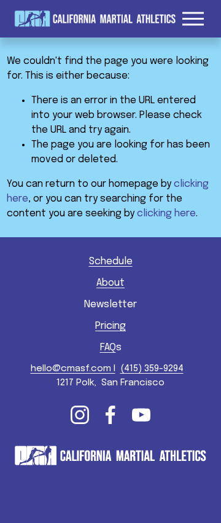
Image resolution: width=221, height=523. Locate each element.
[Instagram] (80, 415)
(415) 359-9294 (152, 369)
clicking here (166, 213)
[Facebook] (110, 415)
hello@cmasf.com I (73, 369)
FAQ (108, 347)
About (110, 283)
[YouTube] (141, 415)
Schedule (111, 261)
